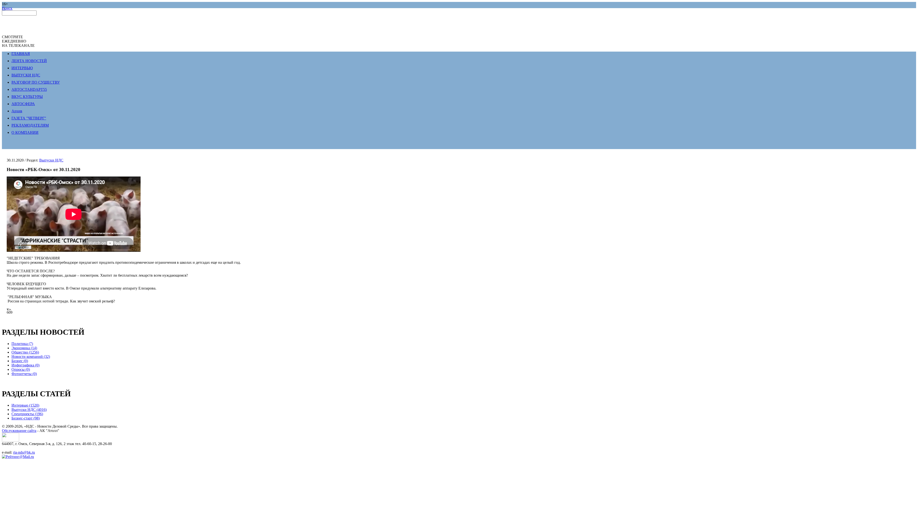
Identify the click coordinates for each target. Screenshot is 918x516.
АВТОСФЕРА (23, 104)
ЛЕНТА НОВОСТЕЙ (29, 61)
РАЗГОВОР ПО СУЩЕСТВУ (35, 82)
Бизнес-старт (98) (25, 418)
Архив (16, 111)
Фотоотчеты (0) (24, 374)
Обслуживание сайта (19, 431)
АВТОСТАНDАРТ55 (29, 89)
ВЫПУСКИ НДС (25, 75)
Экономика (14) (24, 348)
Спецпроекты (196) (27, 414)
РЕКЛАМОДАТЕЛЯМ (30, 125)
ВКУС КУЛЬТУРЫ (27, 97)
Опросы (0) (20, 369)
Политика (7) (22, 344)
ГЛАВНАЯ (20, 54)
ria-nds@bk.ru (24, 452)
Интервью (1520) (25, 405)
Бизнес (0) (19, 361)
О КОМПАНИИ (24, 132)
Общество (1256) (25, 352)
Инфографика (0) (25, 365)
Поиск (7, 8)
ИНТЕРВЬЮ (22, 68)
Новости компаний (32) (30, 357)
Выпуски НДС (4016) (29, 410)
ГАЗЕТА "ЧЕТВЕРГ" (28, 118)
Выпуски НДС (51, 160)
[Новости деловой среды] (10, 440)
